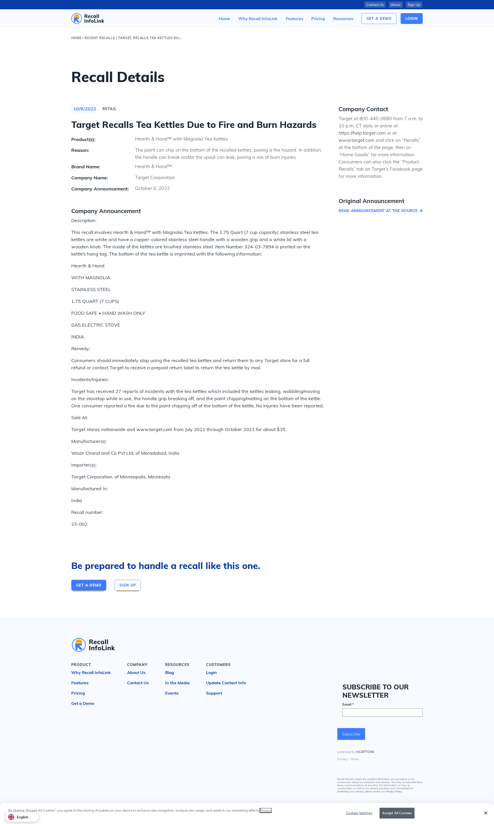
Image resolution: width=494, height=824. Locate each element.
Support (214, 693)
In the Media (177, 682)
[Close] (485, 813)
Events (172, 693)
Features (80, 682)
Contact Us (375, 5)
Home (76, 38)
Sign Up (414, 5)
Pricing (78, 693)
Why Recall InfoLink (91, 672)
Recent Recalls (100, 38)
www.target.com (356, 140)
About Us (136, 672)
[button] (343, 18)
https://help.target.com (362, 133)
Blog (169, 672)
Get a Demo (379, 18)
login (411, 18)
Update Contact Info (226, 682)
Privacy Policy (394, 791)
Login (211, 672)
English (22, 817)
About (396, 5)
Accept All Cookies (397, 813)
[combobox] (22, 817)
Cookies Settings (359, 813)
